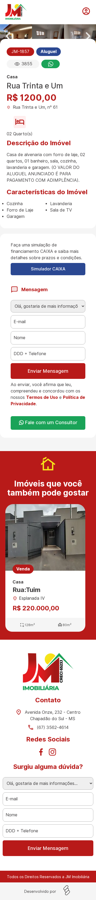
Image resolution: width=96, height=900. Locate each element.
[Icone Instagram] (54, 753)
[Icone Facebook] (42, 753)
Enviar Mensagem (48, 371)
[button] (8, 36)
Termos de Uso (42, 397)
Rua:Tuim (27, 590)
